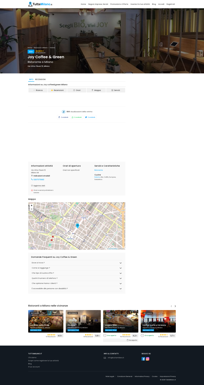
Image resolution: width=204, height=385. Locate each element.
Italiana (97, 177)
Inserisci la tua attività (140, 4)
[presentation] (171, 306)
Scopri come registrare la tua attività (43, 361)
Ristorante (98, 170)
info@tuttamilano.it (116, 357)
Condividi (64, 117)
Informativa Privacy (142, 376)
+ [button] (31, 205)
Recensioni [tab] (40, 79)
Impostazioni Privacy (168, 376)
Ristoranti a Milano (41, 48)
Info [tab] (31, 79)
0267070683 (39, 179)
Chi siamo (32, 357)
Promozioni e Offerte (119, 4)
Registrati (171, 4)
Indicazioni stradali (42, 176)
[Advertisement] (77, 99)
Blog (154, 4)
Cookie (154, 376)
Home (83, 4)
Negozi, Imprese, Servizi (98, 4)
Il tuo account (34, 367)
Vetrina (52, 48)
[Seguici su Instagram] (147, 359)
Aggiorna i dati (39, 185)
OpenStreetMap (112, 249)
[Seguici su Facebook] (143, 359)
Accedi (161, 4)
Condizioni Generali (124, 376)
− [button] (31, 209)
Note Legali (110, 376)
